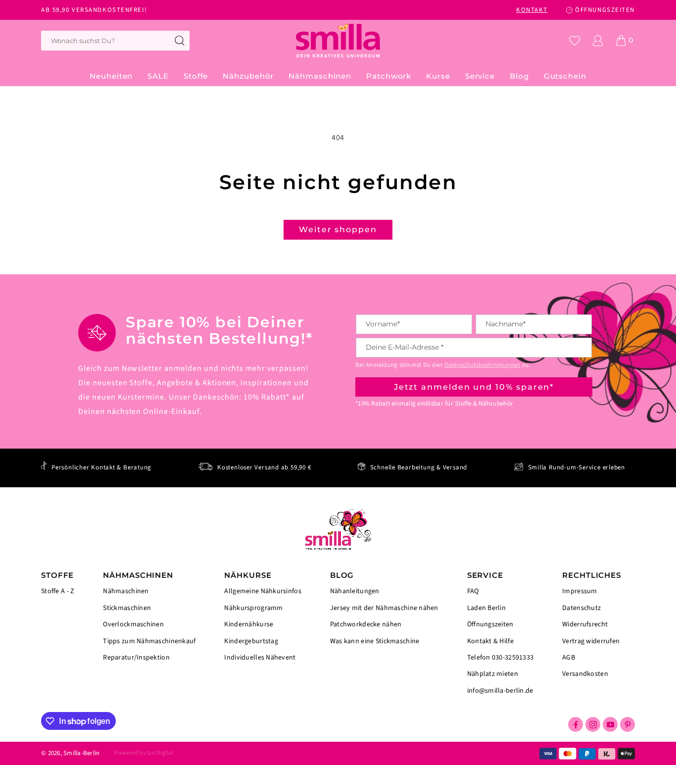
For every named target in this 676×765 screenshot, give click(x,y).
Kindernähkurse (248, 624)
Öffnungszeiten (490, 624)
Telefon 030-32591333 (500, 658)
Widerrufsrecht (585, 624)
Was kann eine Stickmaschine (375, 640)
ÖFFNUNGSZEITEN (605, 9)
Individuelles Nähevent (259, 657)
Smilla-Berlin (81, 753)
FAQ (473, 592)
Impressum (579, 592)
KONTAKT (532, 9)
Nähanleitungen (355, 592)
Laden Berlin (486, 608)
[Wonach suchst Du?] (180, 41)
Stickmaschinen (127, 608)
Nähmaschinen (125, 592)
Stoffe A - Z (57, 591)
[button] (195, 76)
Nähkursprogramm (253, 608)
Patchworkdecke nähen (366, 624)
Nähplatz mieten (492, 674)
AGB (568, 658)
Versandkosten (585, 673)
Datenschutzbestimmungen (482, 364)
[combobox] (115, 41)
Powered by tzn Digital (143, 753)
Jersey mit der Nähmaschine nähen (384, 608)
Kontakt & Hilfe (490, 641)
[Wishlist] (574, 40)
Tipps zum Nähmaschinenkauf (149, 641)
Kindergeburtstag (251, 641)
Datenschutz (581, 608)
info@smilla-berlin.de (500, 690)
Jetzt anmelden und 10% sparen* (474, 387)
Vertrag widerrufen (591, 641)
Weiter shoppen (338, 229)
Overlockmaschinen (133, 624)
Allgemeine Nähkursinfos (262, 592)
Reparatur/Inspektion (136, 657)
